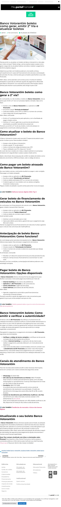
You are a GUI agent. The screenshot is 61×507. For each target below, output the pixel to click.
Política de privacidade (23, 484)
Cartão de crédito (7, 469)
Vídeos (35, 472)
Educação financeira (39, 467)
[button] (59, 7)
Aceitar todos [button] (22, 503)
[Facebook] (50, 473)
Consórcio (5, 472)
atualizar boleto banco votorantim (11, 450)
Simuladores (37, 470)
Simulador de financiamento (20, 471)
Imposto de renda (7, 484)
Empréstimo (5, 476)
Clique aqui (3, 443)
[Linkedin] (50, 476)
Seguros (4, 491)
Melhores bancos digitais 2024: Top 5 (24, 192)
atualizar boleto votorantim (28, 450)
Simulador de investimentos (20, 467)
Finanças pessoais (7, 481)
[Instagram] (55, 473)
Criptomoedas (6, 474)
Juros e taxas (5, 488)
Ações (3, 467)
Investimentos (6, 486)
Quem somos (20, 481)
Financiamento (6, 479)
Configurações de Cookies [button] (9, 503)
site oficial (17, 398)
